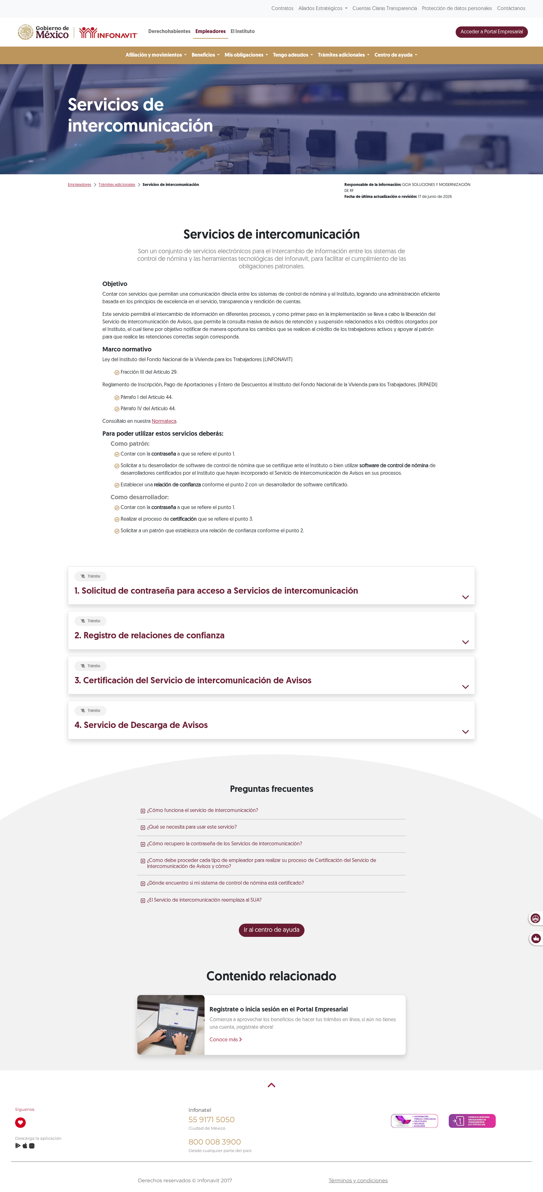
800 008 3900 (215, 1141)
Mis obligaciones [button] (244, 55)
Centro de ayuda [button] (394, 55)
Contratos (282, 8)
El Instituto (243, 31)
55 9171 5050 (212, 1119)
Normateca (164, 421)
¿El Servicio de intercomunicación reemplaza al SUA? (204, 900)
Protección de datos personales (457, 8)
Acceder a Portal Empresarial (492, 32)
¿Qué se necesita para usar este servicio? (192, 827)
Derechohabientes (169, 31)
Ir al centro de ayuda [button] (271, 930)
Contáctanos (511, 8)
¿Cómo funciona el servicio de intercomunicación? (202, 810)
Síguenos (24, 1109)
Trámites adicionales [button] (342, 55)
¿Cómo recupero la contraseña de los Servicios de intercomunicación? (224, 844)
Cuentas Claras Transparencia (385, 8)
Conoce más (224, 1040)
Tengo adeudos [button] (291, 55)
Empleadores (210, 31)
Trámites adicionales (117, 185)
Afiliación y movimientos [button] (154, 55)
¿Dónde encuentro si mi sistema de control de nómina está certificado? (225, 883)
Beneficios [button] (204, 55)
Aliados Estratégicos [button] (321, 8)
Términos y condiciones (358, 1181)
